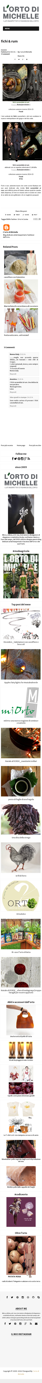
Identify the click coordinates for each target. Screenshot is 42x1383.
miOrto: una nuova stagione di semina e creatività (21, 722)
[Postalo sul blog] (36, 219)
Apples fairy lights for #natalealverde (21, 682)
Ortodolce (21, 914)
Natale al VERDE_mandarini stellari (21, 761)
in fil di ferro (21, 876)
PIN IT (35, 214)
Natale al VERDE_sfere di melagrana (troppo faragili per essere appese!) (21, 991)
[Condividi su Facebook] (40, 219)
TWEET (18, 214)
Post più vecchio (35, 445)
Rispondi (13, 374)
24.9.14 (30, 397)
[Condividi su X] (38, 219)
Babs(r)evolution (23, 105)
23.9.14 (22, 354)
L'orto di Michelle (10, 232)
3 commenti (5, 54)
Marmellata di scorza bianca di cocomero (21, 306)
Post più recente (7, 445)
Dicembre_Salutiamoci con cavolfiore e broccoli (21, 643)
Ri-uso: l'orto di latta (21, 952)
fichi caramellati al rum (21, 165)
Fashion (4, 50)
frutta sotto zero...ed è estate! (16, 335)
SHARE (8, 214)
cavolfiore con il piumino (14, 277)
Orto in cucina (23, 219)
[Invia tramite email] (34, 219)
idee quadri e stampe (18, 397)
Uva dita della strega (21, 837)
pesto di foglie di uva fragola (21, 799)
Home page (21, 445)
